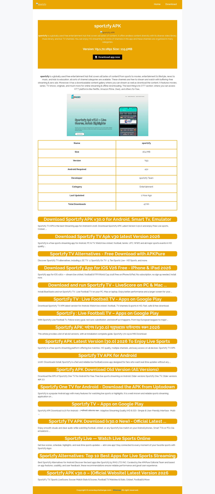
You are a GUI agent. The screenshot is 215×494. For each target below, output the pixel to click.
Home (157, 4)
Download (171, 4)
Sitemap (117, 490)
